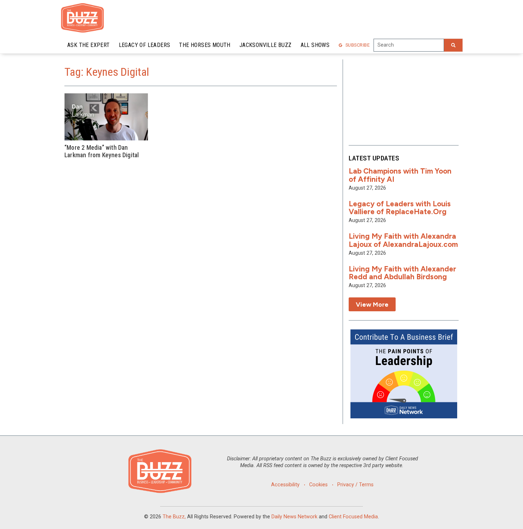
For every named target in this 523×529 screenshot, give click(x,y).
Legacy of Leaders (144, 45)
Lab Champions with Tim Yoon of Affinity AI (400, 175)
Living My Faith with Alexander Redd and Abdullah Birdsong (402, 272)
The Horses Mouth (204, 45)
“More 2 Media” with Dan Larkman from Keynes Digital (101, 151)
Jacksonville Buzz (265, 45)
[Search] (453, 45)
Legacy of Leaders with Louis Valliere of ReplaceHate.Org (400, 207)
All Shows (315, 45)
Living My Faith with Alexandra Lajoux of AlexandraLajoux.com (403, 240)
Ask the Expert (88, 45)
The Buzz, (174, 517)
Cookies (318, 485)
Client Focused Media (353, 517)
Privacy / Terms (355, 485)
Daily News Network (294, 517)
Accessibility (285, 485)
